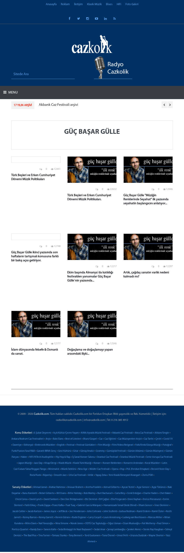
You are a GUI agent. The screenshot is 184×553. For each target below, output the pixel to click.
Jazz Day (38, 463)
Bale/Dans (58, 439)
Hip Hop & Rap (63, 457)
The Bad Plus (30, 535)
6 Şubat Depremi (42, 433)
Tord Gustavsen (92, 535)
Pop (122, 469)
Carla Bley (120, 493)
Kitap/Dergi (50, 463)
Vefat (90, 475)
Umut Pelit (122, 535)
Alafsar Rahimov (57, 487)
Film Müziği (104, 445)
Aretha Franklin (93, 487)
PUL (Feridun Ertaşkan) (137, 469)
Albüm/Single (162, 433)
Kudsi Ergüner (79, 517)
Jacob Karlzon (35, 511)
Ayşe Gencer (143, 487)
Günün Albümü (136, 451)
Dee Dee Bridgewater (72, 499)
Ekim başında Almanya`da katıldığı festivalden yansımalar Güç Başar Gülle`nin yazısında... (90, 276)
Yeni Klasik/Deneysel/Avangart (124, 475)
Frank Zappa (44, 505)
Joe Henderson (77, 511)
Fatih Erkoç (30, 505)
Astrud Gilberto (111, 487)
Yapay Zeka (101, 475)
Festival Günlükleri (86, 445)
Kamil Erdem (143, 511)
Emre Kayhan (134, 499)
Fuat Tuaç (70, 505)
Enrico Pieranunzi (152, 499)
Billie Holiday (75, 493)
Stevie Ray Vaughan (153, 529)
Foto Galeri (131, 4)
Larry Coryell (94, 517)
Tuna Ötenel (108, 535)
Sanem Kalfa (50, 529)
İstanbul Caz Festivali (107, 457)
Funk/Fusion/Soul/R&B (23, 451)
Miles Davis (31, 523)
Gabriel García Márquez (89, 505)
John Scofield (110, 511)
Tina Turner (44, 535)
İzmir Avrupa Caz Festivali (159, 457)
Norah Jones (76, 523)
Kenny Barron (30, 517)
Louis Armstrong (111, 517)
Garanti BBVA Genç (46, 451)
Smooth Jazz (60, 475)
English (61, 445)
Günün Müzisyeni (155, 451)
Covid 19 (168, 439)
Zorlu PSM (147, 475)
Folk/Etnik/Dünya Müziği (148, 445)
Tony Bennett (76, 535)
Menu (13, 92)
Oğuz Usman (114, 523)
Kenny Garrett (46, 517)
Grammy (100, 451)
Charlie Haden (150, 493)
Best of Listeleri (73, 439)
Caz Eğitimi (110, 439)
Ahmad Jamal (40, 487)
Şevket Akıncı (134, 529)
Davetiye (17, 445)
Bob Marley (89, 493)
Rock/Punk (35, 475)
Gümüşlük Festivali (116, 451)
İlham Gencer (146, 505)
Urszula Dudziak (138, 535)
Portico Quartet (20, 529)
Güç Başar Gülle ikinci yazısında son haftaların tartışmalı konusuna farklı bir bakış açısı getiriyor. (35, 256)
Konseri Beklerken (112, 463)
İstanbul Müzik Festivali (132, 457)
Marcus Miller (155, 517)
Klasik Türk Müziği (82, 463)
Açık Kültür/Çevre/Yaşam (66, 433)
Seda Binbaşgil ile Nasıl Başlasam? (75, 529)
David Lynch (35, 499)
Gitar (75, 451)
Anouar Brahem (75, 487)
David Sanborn (51, 499)
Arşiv (48, 439)
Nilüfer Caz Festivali (100, 469)
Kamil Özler (158, 511)
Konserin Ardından (133, 463)
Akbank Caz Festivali (122, 433)
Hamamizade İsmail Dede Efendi (120, 505)
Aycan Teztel (128, 487)
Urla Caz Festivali (77, 475)
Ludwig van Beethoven (134, 517)
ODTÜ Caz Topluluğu (95, 523)
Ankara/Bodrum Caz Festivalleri (27, 439)
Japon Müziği (25, 463)
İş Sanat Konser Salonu (83, 457)
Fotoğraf (167, 445)
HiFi (119, 4)
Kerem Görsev (62, 517)
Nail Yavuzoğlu (46, 523)
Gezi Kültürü (64, 451)
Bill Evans (61, 493)
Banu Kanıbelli (29, 493)
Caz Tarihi (148, 439)
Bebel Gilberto (47, 493)
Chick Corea (21, 499)
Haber (24, 457)
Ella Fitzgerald (118, 499)
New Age (83, 469)
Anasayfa (51, 4)
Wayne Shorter (156, 535)
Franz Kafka (58, 505)
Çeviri (159, 439)
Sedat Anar (99, 529)
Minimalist (53, 469)
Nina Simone (61, 523)
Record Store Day (160, 469)
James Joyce (50, 511)
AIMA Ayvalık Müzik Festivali (95, 433)
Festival (70, 445)
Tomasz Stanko (59, 535)
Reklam (65, 4)
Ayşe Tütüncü (159, 487)
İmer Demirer (162, 505)
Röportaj (47, 475)
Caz (101, 439)
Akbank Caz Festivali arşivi (58, 105)
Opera (115, 469)
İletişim (78, 4)
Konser (97, 463)
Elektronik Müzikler (45, 445)
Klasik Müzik (94, 4)
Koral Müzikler (152, 463)
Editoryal (28, 445)
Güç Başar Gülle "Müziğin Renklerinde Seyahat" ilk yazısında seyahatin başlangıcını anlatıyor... (146, 199)
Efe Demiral (91, 499)
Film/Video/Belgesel (122, 445)
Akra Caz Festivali (144, 433)
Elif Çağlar (104, 499)
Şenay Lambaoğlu (116, 529)
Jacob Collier (19, 511)
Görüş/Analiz (87, 451)
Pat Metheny (148, 523)
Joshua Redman (127, 511)
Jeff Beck (62, 511)
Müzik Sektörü (68, 469)
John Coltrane (94, 511)
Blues (109, 4)
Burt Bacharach (105, 493)
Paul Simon (163, 523)
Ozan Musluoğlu (131, 523)
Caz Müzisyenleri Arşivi (130, 439)
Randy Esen (36, 529)
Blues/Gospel (90, 439)
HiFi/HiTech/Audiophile (41, 457)
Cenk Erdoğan (134, 493)
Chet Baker (165, 493)
